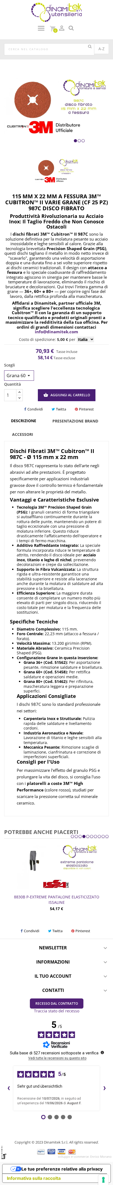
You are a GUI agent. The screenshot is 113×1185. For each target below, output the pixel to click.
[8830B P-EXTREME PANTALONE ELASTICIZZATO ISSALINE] (56, 867)
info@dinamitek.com (56, 331)
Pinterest (86, 409)
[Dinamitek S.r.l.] (56, 12)
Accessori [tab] (22, 434)
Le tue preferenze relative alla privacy (62, 1169)
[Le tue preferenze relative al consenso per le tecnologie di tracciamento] (103, 1180)
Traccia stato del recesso (56, 1010)
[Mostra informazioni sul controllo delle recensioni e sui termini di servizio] (102, 1052)
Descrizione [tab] (23, 420)
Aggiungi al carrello (66, 394)
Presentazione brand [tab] (75, 421)
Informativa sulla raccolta (34, 1178)
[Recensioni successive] (104, 1088)
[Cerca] (90, 47)
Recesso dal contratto (56, 1003)
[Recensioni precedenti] (8, 1088)
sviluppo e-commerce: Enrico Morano (85, 1156)
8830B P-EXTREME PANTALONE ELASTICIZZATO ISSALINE (56, 899)
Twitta (61, 409)
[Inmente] (3, 1152)
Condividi (35, 409)
